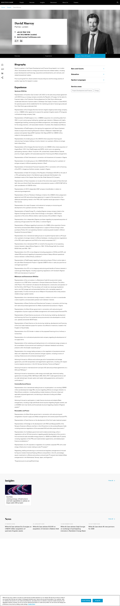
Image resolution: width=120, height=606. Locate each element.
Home (3, 7)
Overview (17, 56)
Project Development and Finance (82, 90)
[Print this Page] (2, 64)
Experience (48, 56)
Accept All (97, 600)
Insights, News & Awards (83, 56)
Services (31, 2)
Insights (42, 2)
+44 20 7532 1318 (23, 32)
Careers (76, 2)
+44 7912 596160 (23, 35)
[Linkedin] (21, 41)
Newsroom (53, 2)
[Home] (7, 2)
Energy (97, 90)
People (22, 2)
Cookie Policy (31, 604)
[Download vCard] (17, 41)
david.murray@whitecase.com (29, 37)
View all (110, 480)
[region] (60, 600)
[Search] (117, 2)
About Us (65, 2)
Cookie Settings (86, 600)
